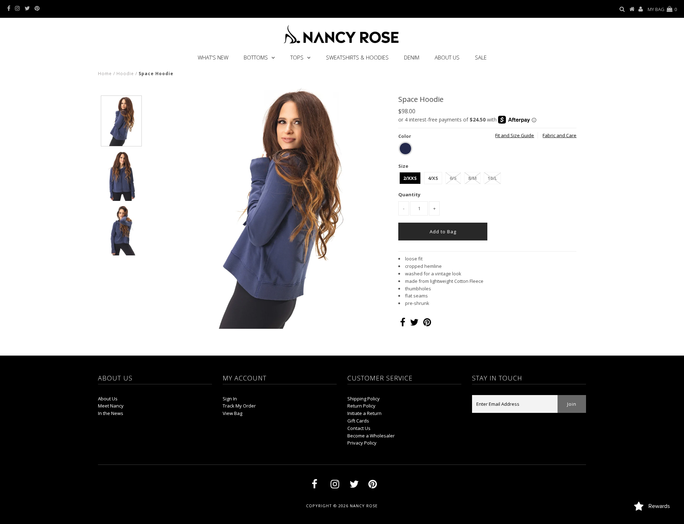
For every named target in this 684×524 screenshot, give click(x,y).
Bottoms (256, 57)
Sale (481, 57)
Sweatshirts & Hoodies (357, 57)
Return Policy (361, 406)
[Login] (640, 9)
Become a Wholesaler (371, 435)
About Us (447, 57)
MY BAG (662, 9)
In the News (110, 413)
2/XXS (410, 178)
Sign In (230, 398)
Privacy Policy (362, 443)
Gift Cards (358, 420)
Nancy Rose (364, 505)
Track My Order (239, 406)
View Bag (232, 413)
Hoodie (125, 74)
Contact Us (358, 428)
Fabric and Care (559, 135)
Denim (411, 57)
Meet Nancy (111, 406)
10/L (492, 178)
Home (105, 74)
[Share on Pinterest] (427, 324)
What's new (213, 57)
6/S (453, 178)
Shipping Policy (363, 398)
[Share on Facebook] (402, 324)
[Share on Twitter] (414, 324)
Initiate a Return (364, 413)
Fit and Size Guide (514, 135)
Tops (297, 57)
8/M (472, 178)
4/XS (433, 178)
